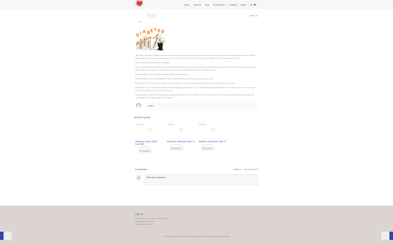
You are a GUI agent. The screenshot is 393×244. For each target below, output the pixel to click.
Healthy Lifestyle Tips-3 (212, 141)
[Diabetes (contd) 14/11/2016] (387, 236)
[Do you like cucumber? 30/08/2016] (6, 236)
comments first (251, 169)
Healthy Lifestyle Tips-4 (180, 141)
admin (151, 106)
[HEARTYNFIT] (156, 5)
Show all (254, 16)
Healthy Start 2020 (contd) (146, 143)
